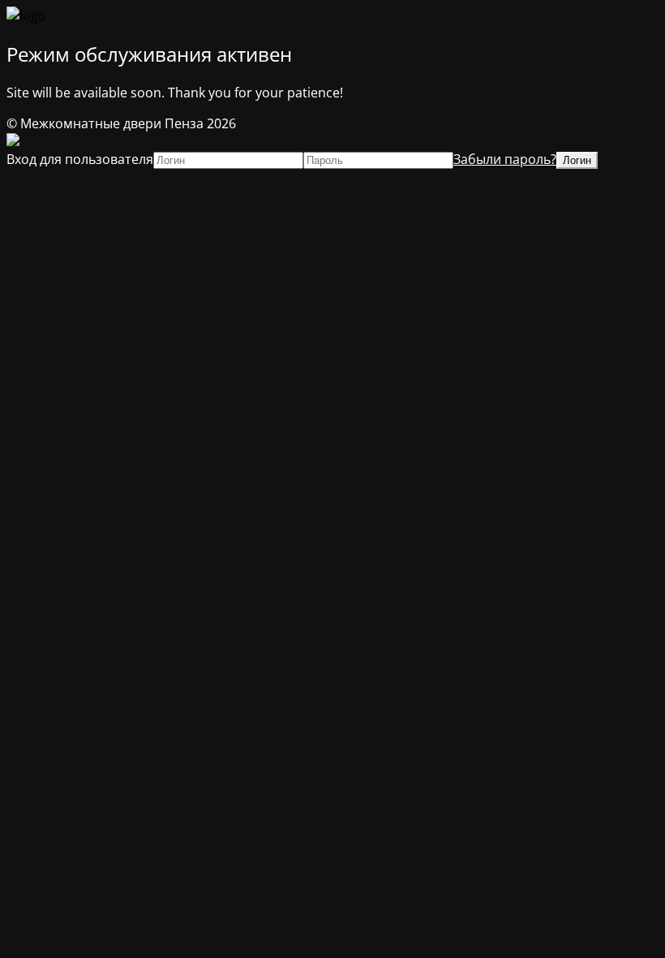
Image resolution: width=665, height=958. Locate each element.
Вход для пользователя (79, 159)
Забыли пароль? (504, 159)
